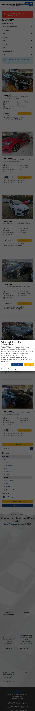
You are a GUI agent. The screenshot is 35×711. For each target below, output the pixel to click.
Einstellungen (29, 365)
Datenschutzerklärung (8, 369)
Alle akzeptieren (17, 365)
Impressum (20, 369)
